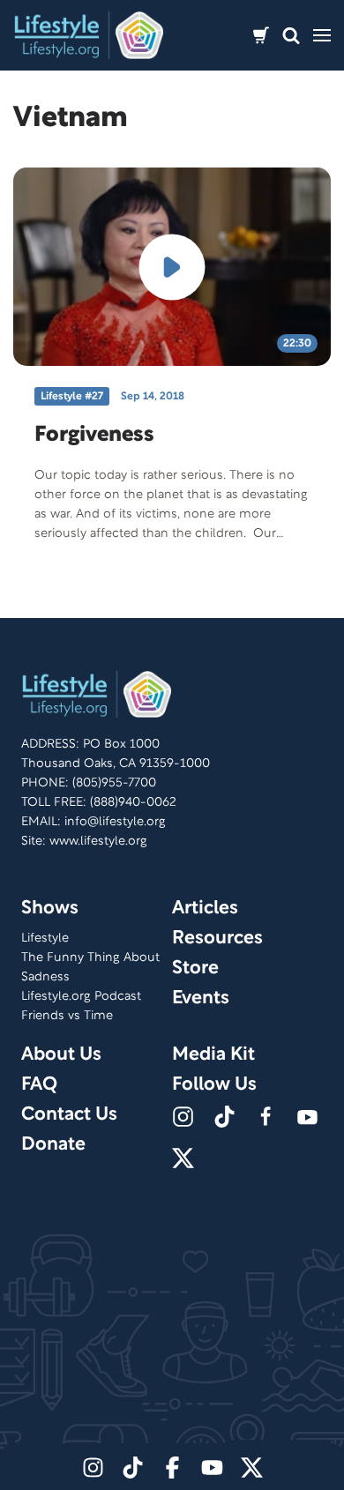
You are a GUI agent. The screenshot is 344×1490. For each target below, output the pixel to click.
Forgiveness (94, 435)
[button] (291, 35)
